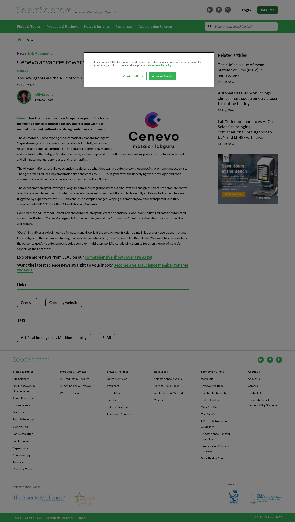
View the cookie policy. (159, 65)
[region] (149, 69)
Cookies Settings (133, 76)
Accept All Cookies (162, 76)
